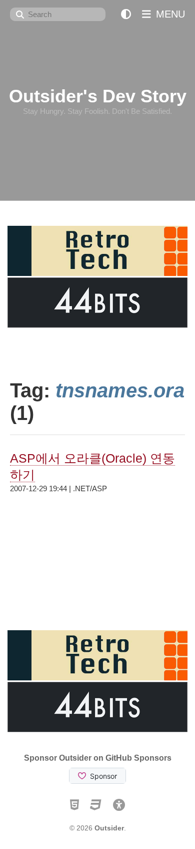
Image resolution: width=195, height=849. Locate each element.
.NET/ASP (90, 488)
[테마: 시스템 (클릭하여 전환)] (126, 14)
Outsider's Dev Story (97, 96)
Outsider (109, 828)
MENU (169, 14)
